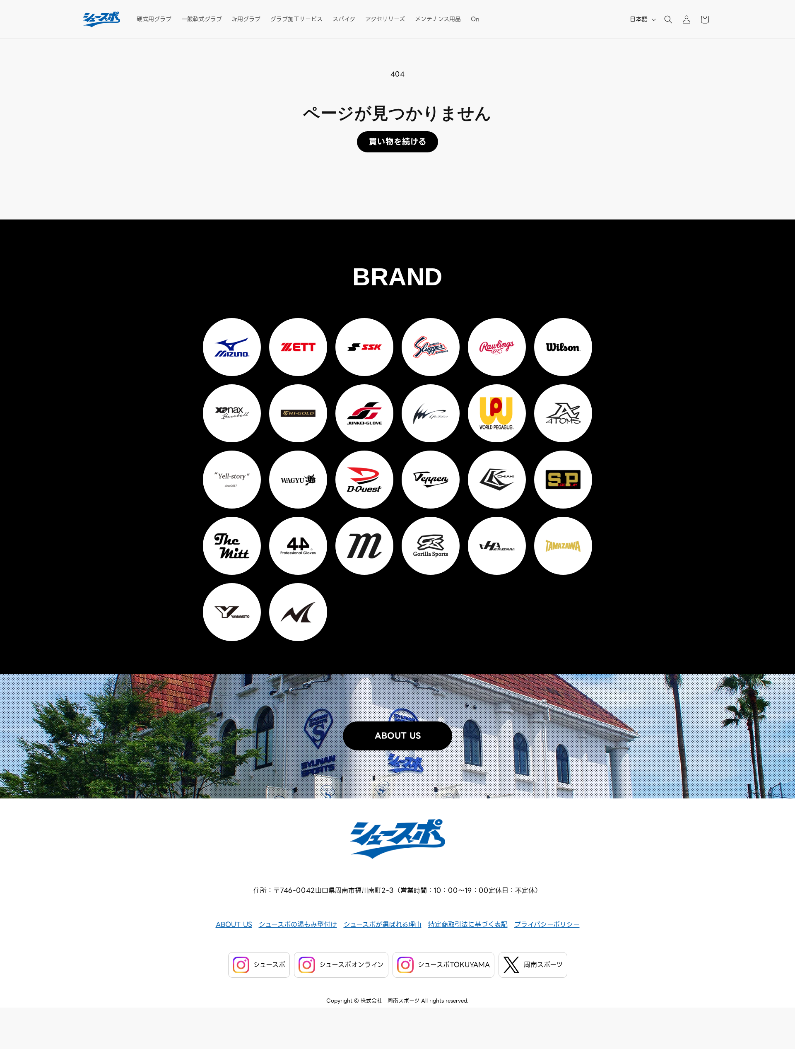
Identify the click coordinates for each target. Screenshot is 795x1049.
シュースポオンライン (351, 965)
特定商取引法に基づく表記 (468, 924)
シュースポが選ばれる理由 (383, 924)
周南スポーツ (543, 965)
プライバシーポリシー (547, 924)
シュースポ (269, 965)
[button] (668, 19)
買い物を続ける (397, 141)
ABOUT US (398, 736)
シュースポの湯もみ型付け (298, 924)
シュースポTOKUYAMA (454, 965)
